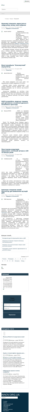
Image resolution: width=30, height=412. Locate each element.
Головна (7, 18)
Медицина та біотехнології (12, 28)
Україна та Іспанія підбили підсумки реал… (14, 353)
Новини (11, 18)
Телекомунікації (10, 155)
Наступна (17, 260)
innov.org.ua (10, 394)
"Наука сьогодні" (12, 299)
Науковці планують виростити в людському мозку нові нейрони (13, 24)
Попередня (10, 258)
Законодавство (6, 405)
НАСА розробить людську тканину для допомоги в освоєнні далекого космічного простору (14, 103)
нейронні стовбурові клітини (22, 43)
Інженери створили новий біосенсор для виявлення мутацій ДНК (14, 191)
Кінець (22, 260)
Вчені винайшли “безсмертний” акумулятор (13, 66)
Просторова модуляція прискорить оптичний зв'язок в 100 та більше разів (14, 150)
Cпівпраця (5, 406)
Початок (4, 258)
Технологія (4, 212)
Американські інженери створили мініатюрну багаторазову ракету (13, 241)
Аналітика (5, 408)
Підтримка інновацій (8, 404)
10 (12, 260)
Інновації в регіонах (8, 409)
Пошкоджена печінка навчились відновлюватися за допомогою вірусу (14, 249)
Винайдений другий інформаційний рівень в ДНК (14, 238)
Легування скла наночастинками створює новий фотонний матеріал (13, 245)
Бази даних (6, 410)
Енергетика (8, 70)
